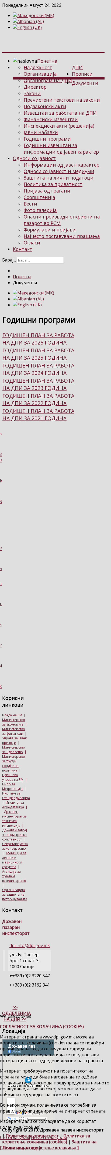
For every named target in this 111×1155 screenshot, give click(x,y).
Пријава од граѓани (47, 190)
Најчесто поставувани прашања (62, 236)
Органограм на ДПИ (48, 80)
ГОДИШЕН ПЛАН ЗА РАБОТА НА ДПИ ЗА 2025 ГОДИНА (38, 354)
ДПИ (77, 67)
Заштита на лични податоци (58, 177)
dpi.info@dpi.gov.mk (29, 945)
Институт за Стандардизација (16, 795)
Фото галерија (40, 210)
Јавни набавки (41, 132)
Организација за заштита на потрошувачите (14, 894)
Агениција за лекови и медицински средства (14, 860)
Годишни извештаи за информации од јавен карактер (61, 148)
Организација (40, 74)
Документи (85, 83)
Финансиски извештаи (51, 119)
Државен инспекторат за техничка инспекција (14, 818)
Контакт (22, 249)
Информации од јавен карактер (61, 164)
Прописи (82, 74)
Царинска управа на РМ (12, 777)
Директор (35, 87)
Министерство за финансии (13, 731)
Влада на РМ (12, 715)
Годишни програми (47, 138)
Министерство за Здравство (13, 749)
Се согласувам (15, 1137)
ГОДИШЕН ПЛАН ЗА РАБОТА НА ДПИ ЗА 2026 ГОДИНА (38, 339)
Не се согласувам (49, 1137)
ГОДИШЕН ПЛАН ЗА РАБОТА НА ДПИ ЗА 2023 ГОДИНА (38, 384)
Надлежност (38, 67)
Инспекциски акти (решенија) (59, 126)
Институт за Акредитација (13, 804)
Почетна (47, 61)
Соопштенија (39, 197)
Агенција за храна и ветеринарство (14, 876)
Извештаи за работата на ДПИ (60, 113)
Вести (30, 203)
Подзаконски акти (45, 106)
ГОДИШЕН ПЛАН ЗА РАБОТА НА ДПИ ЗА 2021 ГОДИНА (38, 414)
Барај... (9, 260)
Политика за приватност (53, 184)
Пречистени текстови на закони (62, 100)
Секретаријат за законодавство (15, 846)
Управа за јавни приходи (14, 740)
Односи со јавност (34, 158)
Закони (32, 93)
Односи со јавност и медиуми (59, 171)
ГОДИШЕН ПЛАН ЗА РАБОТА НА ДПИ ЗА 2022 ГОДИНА (38, 399)
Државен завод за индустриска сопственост (14, 835)
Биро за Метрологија (12, 786)
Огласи (32, 242)
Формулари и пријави (50, 229)
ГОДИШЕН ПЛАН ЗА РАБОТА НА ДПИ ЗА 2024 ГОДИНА (38, 369)
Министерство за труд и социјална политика (13, 763)
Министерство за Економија (13, 722)
